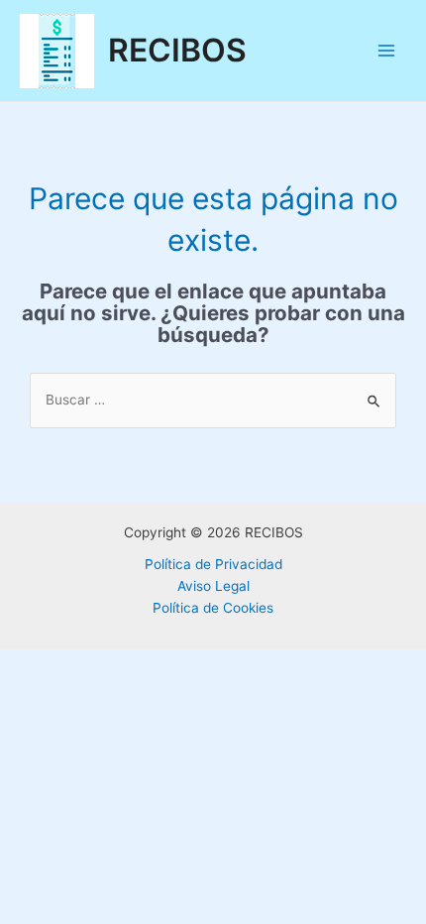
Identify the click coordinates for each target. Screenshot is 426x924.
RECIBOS (177, 50)
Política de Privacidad (213, 564)
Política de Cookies (213, 608)
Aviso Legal (213, 586)
